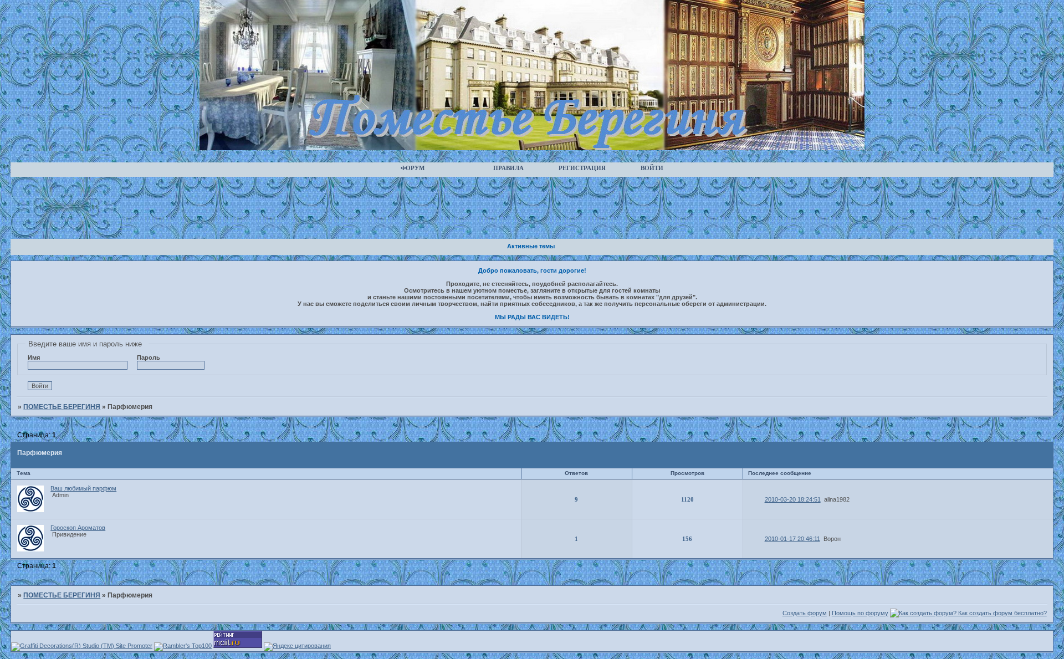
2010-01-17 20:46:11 (792, 538)
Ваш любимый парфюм (83, 488)
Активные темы (531, 246)
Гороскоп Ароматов (77, 527)
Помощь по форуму (860, 613)
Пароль (148, 357)
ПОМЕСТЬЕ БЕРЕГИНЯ (61, 407)
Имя (34, 357)
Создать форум (804, 613)
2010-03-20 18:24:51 (793, 499)
